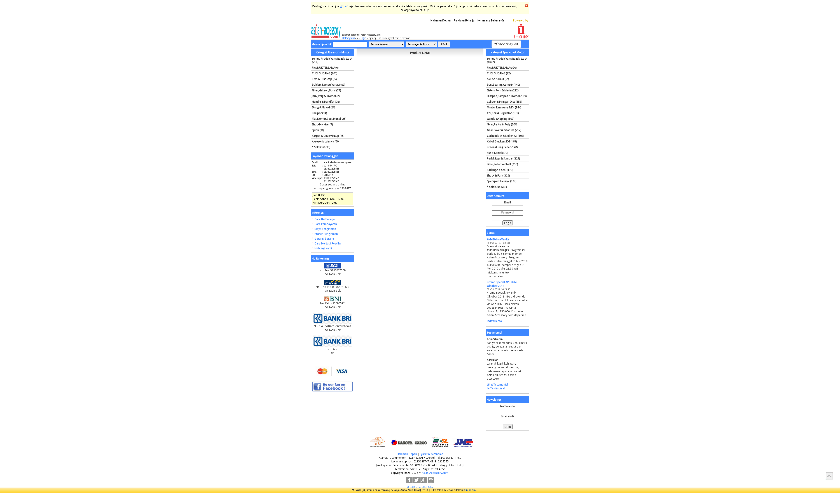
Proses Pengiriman (326, 234)
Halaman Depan (440, 20)
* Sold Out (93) (321, 147)
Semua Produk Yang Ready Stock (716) (332, 60)
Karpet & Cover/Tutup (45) (328, 136)
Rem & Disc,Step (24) (324, 79)
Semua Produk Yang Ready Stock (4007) (507, 60)
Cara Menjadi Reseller (328, 243)
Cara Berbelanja (325, 219)
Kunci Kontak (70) (497, 153)
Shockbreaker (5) (322, 124)
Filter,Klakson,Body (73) (326, 90)
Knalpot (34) (319, 113)
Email (507, 202)
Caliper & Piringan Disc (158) (504, 102)
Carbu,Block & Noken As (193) (505, 136)
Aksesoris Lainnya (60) (325, 141)
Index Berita (494, 321)
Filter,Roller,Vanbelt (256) (502, 164)
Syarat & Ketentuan (431, 454)
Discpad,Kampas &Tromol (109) (507, 96)
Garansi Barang (324, 238)
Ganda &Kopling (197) (500, 119)
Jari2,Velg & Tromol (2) (326, 96)
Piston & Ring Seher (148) (502, 147)
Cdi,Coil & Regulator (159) (503, 113)
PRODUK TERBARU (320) (501, 67)
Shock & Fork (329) (498, 175)
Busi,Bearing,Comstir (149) (503, 84)
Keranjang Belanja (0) (490, 20)
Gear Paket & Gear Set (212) (504, 130)
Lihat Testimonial (497, 384)
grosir (344, 6)
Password (507, 212)
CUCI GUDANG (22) (499, 73)
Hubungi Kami (323, 248)
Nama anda (507, 406)
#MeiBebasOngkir (498, 239)
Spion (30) (318, 130)
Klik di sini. (470, 490)
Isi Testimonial (496, 388)
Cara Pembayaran (326, 224)
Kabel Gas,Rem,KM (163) (502, 141)
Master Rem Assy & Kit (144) (504, 107)
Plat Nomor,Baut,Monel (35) (329, 119)
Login (363, 38)
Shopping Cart (507, 44)
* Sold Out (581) (497, 187)
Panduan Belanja (464, 20)
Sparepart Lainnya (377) (501, 181)
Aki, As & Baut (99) (498, 79)
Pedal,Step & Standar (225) (503, 158)
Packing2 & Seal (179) (500, 170)
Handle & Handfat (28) (326, 102)
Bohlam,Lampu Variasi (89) (328, 84)
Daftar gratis (348, 38)
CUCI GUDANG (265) (324, 73)
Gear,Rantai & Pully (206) (502, 124)
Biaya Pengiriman (325, 229)
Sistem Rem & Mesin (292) (502, 90)
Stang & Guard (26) (323, 107)
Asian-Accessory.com (435, 473)
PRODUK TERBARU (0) (325, 67)
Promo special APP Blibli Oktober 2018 (502, 284)
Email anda (507, 416)
